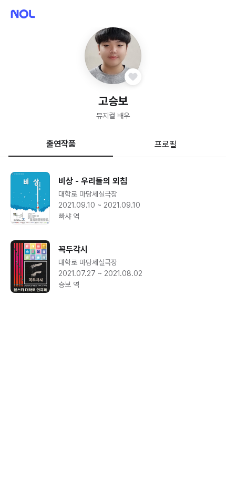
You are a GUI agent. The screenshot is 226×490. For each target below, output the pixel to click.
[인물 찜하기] (133, 76)
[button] (113, 55)
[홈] (23, 13)
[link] (113, 198)
